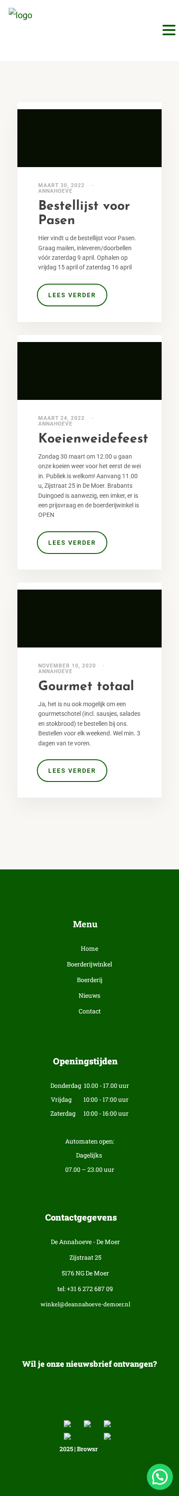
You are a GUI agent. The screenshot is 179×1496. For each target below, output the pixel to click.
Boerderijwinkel (89, 964)
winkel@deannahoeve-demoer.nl (85, 1304)
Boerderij (90, 980)
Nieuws (89, 996)
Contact (90, 1011)
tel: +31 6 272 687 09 (85, 1289)
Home (89, 949)
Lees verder (72, 295)
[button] (160, 1477)
